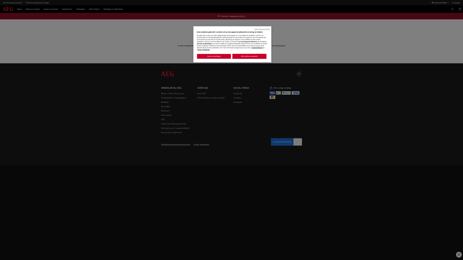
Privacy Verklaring (203, 50)
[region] (232, 44)
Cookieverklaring (257, 48)
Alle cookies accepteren (249, 56)
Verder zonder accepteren (262, 29)
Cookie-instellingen (214, 56)
